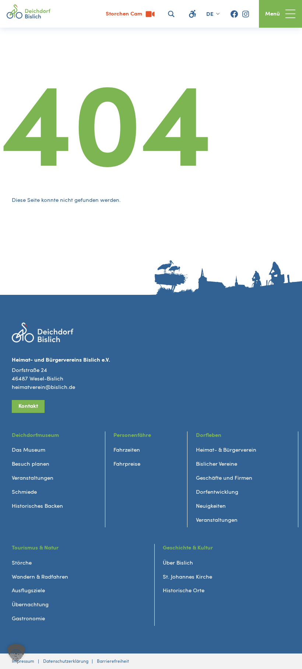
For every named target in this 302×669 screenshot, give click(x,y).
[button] (16, 653)
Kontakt (28, 406)
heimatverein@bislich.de (43, 387)
